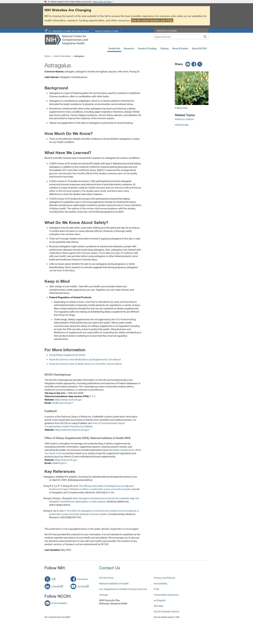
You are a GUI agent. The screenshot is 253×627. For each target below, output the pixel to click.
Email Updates (59, 603)
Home (47, 56)
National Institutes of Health (106, 31)
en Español (160, 600)
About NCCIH (199, 48)
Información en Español (167, 31)
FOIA (156, 589)
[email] (187, 64)
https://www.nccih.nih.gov (68, 399)
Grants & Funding (147, 48)
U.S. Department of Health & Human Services (123, 589)
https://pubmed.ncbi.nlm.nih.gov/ (72, 429)
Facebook (82, 579)
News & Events (180, 48)
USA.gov (103, 594)
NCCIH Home (106, 577)
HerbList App (181, 124)
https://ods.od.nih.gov (66, 459)
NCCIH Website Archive (166, 611)
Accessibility (160, 583)
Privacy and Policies (164, 577)
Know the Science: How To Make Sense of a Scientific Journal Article (85, 363)
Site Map (158, 605)
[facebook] (194, 64)
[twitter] (200, 64)
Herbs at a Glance (184, 119)
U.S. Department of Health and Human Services (68, 31)
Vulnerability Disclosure (166, 594)
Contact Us (109, 567)
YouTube (81, 586)
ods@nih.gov (58, 463)
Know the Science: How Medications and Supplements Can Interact (85, 359)
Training (164, 48)
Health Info (114, 48)
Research (129, 48)
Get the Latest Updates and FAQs (152, 20)
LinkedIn (55, 586)
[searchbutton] (205, 36)
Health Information (62, 56)
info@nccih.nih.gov (62, 402)
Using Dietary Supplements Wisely (67, 354)
